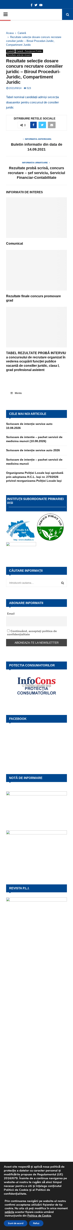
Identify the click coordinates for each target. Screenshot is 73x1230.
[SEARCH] (62, 583)
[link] (9, 1212)
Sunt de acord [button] (15, 1223)
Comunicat (14, 243)
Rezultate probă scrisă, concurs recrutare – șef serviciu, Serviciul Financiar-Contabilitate (36, 173)
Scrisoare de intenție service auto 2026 (33, 450)
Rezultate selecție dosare (19, 55)
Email (11, 613)
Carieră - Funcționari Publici (29, 51)
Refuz (36, 1223)
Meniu (18, 393)
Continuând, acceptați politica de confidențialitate (32, 632)
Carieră (10, 51)
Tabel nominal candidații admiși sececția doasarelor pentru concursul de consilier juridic (32, 102)
